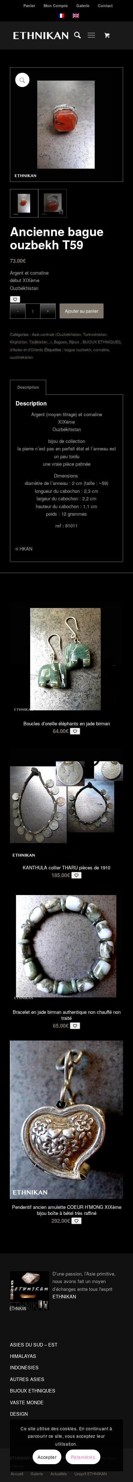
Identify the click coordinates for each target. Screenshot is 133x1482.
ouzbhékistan (21, 357)
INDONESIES (24, 1367)
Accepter (47, 1457)
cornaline (101, 349)
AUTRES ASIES (27, 1379)
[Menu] (91, 35)
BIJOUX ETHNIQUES (102, 341)
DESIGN (19, 1413)
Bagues (60, 341)
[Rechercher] (74, 35)
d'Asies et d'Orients (26, 349)
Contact (105, 5)
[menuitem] (29, 5)
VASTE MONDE (27, 1402)
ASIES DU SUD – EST (33, 1344)
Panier (29, 5)
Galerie (82, 5)
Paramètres (83, 1457)
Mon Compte (56, 5)
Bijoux (75, 341)
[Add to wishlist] (15, 299)
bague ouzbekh (78, 349)
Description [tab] (28, 387)
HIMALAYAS (23, 1356)
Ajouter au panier (81, 311)
